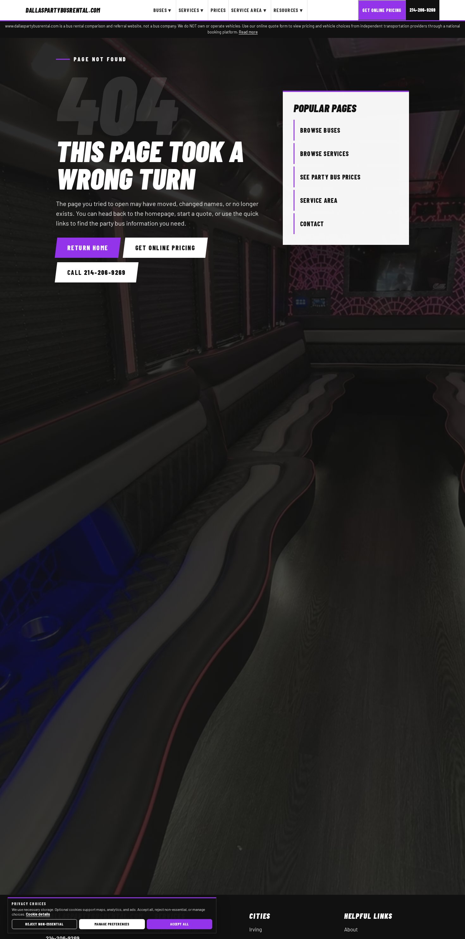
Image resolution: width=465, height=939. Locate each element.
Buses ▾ (162, 10)
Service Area (319, 200)
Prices (218, 10)
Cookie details (38, 914)
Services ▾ (191, 10)
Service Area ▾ (248, 10)
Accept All (179, 924)
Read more (248, 31)
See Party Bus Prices (330, 177)
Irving (255, 929)
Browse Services (324, 153)
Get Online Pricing (382, 10)
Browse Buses (320, 130)
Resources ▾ (288, 10)
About (351, 929)
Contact (312, 223)
